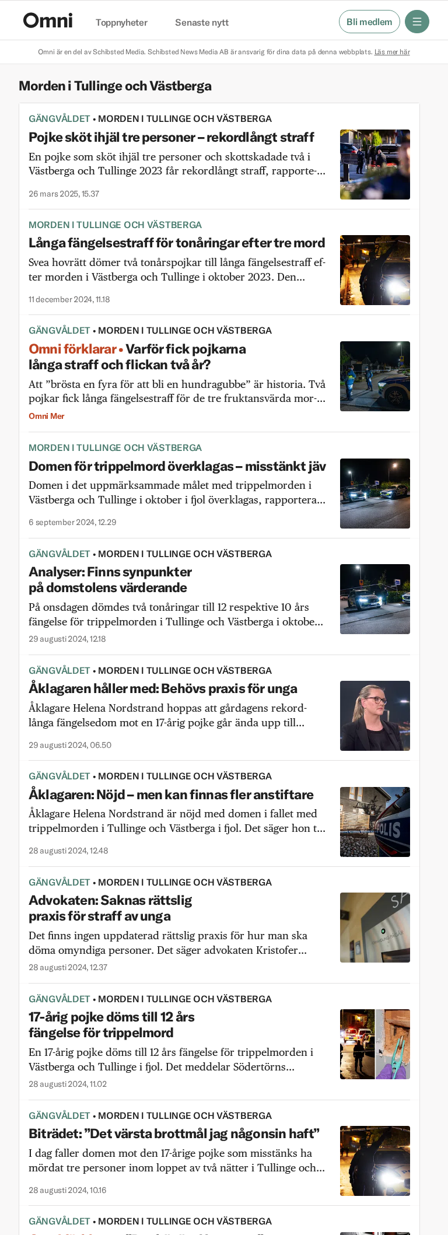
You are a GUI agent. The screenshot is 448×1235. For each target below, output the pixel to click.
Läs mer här (392, 51)
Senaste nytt (201, 23)
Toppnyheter (121, 23)
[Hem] (47, 20)
